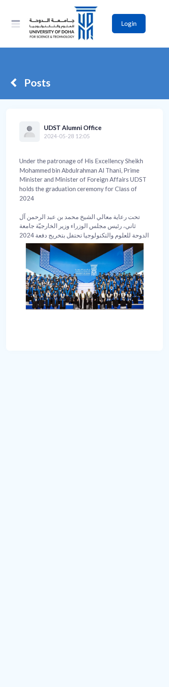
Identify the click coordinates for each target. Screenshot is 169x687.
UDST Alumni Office (73, 127)
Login (129, 23)
